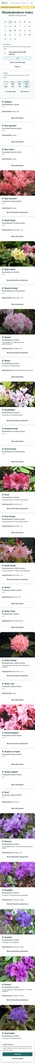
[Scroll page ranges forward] (30, 84)
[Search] (32, 3)
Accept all (17, 1054)
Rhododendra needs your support (11, 7)
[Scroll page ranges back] (4, 84)
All (17, 58)
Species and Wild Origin (17, 62)
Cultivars (17, 66)
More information (17, 118)
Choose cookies (17, 1058)
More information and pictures (17, 212)
